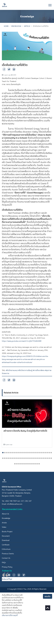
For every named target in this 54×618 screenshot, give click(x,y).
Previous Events (8, 553)
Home (6, 26)
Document (6, 536)
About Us (5, 513)
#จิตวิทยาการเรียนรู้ (25, 370)
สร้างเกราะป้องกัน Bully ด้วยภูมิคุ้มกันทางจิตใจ (25, 431)
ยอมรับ (47, 596)
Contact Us (6, 558)
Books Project (7, 531)
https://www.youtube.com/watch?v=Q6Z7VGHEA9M (21, 341)
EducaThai (7, 579)
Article (27, 26)
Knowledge (16, 26)
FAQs (4, 562)
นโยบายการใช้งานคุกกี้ (10, 615)
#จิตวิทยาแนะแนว (12, 370)
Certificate (5, 544)
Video (4, 527)
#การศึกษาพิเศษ (39, 370)
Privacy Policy (7, 567)
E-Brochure (6, 549)
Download (5, 540)
